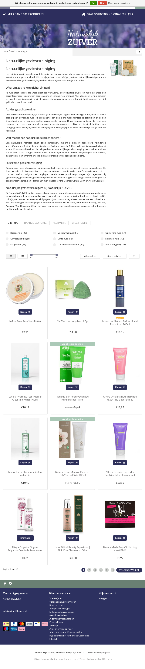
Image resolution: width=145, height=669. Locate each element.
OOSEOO (80, 652)
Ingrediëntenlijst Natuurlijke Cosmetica (69, 635)
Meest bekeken (114, 256)
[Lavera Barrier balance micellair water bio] (25, 438)
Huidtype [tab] (12, 222)
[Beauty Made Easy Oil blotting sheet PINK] (120, 514)
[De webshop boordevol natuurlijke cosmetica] (83, 36)
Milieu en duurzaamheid (61, 611)
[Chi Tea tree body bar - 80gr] (72, 288)
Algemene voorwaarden (61, 618)
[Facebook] (5, 584)
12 (134, 256)
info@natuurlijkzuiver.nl (15, 611)
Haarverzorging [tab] (35, 222)
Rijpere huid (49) (7, 233)
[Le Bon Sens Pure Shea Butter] (25, 288)
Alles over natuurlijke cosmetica (65, 632)
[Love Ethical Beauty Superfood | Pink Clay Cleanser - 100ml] (72, 514)
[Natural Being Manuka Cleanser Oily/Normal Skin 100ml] (72, 438)
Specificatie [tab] (79, 222)
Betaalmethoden (58, 615)
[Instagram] (11, 584)
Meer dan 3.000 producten (26, 14)
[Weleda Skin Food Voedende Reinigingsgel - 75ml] (72, 363)
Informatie (25, 538)
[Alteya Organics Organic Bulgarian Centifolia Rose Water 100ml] (25, 514)
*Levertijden (55, 598)
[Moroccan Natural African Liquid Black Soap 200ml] (120, 288)
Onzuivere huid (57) (102, 233)
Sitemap (53, 625)
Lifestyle (53, 639)
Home (5, 51)
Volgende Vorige (129, 570)
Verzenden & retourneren (62, 601)
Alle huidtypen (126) (102, 244)
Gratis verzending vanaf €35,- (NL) (110, 14)
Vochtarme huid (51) (54, 233)
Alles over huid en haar (60, 628)
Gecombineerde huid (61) (54, 244)
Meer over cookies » (119, 3)
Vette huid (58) (54, 238)
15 (112, 570)
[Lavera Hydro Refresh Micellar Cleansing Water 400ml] (25, 363)
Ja (93, 3)
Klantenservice (57, 605)
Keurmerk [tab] (59, 222)
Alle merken (90, 256)
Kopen (23, 312)
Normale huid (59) (102, 238)
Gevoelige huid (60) (7, 238)
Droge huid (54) (7, 244)
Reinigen (23, 51)
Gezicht (14, 51)
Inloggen (103, 598)
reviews (109, 659)
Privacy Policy (56, 622)
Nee (102, 3)
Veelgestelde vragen (59, 608)
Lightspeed (104, 652)
